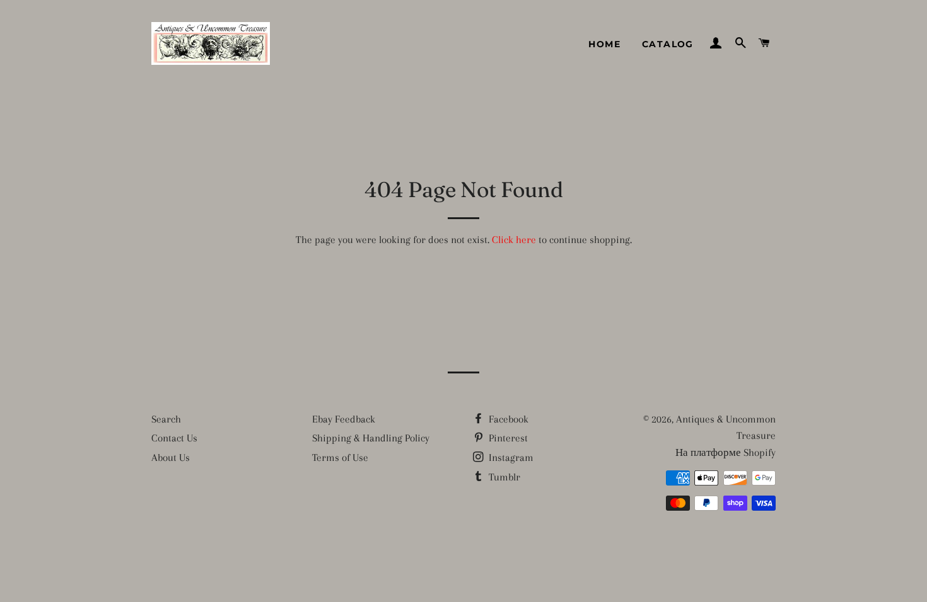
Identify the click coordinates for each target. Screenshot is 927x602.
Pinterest (507, 438)
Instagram (509, 457)
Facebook (507, 419)
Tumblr (503, 477)
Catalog (668, 44)
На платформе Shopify (725, 452)
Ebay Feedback (343, 419)
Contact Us (174, 438)
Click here (514, 240)
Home (604, 44)
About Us (170, 457)
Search (166, 419)
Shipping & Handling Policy (370, 438)
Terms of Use (340, 457)
